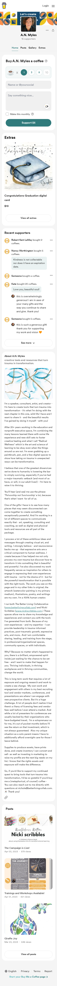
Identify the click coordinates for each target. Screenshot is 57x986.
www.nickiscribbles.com (29, 611)
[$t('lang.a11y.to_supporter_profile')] (13, 296)
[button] (53, 6)
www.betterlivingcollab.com (20, 607)
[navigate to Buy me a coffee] (4, 6)
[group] (28, 834)
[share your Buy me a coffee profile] (53, 30)
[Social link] (6, 797)
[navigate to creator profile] (28, 24)
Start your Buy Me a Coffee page (27, 976)
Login (45, 5)
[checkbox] (18, 114)
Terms (36, 971)
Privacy (25, 971)
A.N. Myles (29, 35)
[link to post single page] (28, 833)
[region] (28, 92)
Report (48, 971)
